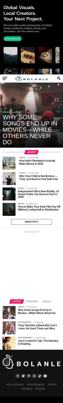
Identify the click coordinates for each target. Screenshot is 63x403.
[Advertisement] (31, 265)
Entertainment (36, 384)
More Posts (31, 222)
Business (26, 389)
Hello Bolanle (15, 384)
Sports (52, 384)
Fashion (40, 389)
